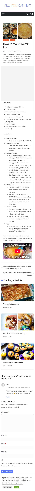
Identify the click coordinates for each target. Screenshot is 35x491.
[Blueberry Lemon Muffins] (17, 344)
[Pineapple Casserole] (17, 285)
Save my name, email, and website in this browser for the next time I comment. (17, 464)
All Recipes (6, 40)
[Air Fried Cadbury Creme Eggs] (17, 315)
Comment (5, 412)
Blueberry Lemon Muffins (13, 362)
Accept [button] (16, 487)
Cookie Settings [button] (7, 487)
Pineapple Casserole (11, 304)
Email (3, 444)
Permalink (27, 387)
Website (4, 452)
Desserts (13, 40)
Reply (8, 397)
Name (3, 435)
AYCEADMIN (18, 51)
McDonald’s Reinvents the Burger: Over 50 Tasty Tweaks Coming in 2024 (17, 267)
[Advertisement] (17, 83)
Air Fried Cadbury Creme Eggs (14, 333)
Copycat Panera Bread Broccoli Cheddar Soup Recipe (17, 274)
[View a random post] (32, 14)
